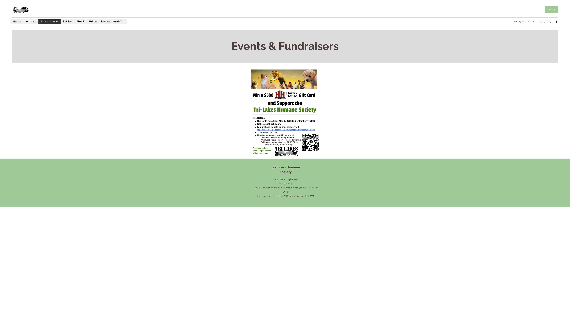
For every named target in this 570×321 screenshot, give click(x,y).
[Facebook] (556, 21)
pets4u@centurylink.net (524, 21)
